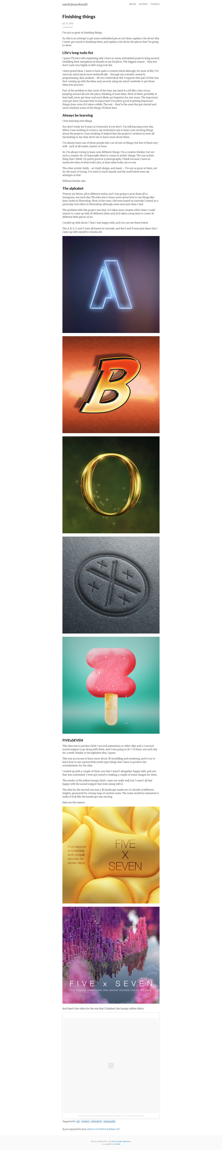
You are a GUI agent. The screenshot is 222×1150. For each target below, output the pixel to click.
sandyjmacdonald (74, 4)
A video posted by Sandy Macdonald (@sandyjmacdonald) (99, 1116)
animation (96, 1121)
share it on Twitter (96, 1129)
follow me (114, 1129)
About (132, 4)
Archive (143, 4)
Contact (155, 4)
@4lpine (126, 1141)
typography (109, 1121)
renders (85, 1121)
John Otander (117, 1141)
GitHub (117, 1144)
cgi (78, 1121)
